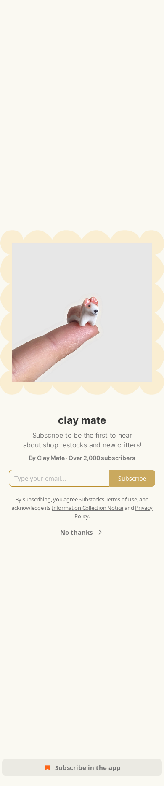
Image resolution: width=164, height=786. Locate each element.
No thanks (76, 532)
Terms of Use (121, 499)
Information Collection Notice (87, 507)
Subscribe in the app (88, 767)
